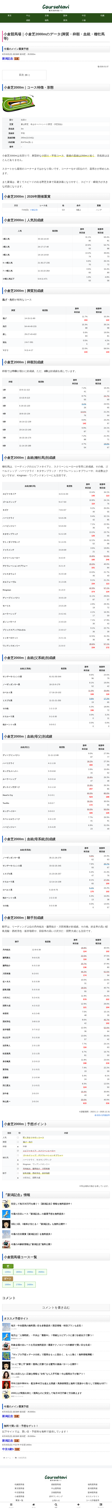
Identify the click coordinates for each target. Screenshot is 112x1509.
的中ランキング (56, 1496)
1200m (8, 1272)
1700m (19, 1284)
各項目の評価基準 (102, 1115)
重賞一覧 (19, 1500)
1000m (8, 1284)
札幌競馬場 (19, 1484)
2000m (30, 1272)
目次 (21, 74)
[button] (103, 804)
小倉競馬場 (19, 1496)
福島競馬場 (92, 1484)
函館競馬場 (56, 1484)
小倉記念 (34, 210)
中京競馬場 (19, 1492)
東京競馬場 (19, 1488)
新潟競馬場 (92, 1488)
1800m (19, 1272)
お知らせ (56, 1500)
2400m (30, 1284)
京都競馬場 (56, 1492)
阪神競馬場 (92, 1492)
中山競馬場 (56, 1488)
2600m (41, 1272)
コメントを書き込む (56, 1307)
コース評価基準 (92, 1500)
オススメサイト (92, 1496)
